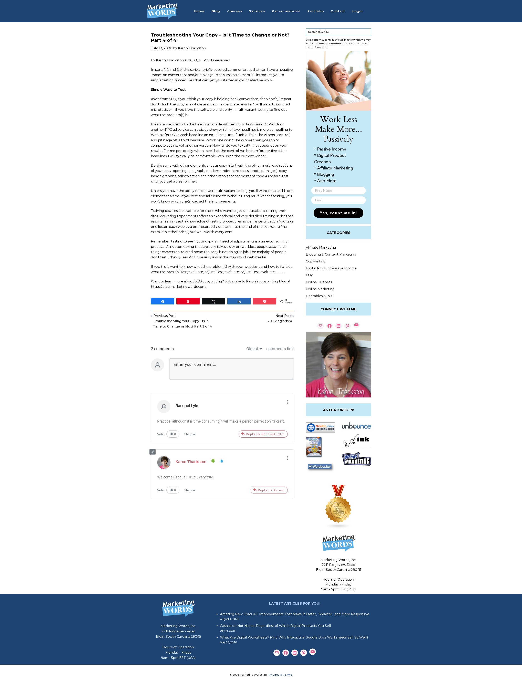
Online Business (319, 282)
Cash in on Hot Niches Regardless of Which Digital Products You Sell (275, 626)
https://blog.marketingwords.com (178, 287)
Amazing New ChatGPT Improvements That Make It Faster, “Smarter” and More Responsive (294, 614)
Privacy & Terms (280, 674)
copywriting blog (272, 281)
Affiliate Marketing (321, 247)
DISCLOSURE (356, 43)
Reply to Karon (270, 490)
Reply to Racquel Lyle (264, 434)
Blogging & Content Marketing (331, 254)
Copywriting (316, 261)
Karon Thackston (191, 461)
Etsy (309, 275)
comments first (280, 348)
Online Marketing (320, 289)
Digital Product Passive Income (331, 268)
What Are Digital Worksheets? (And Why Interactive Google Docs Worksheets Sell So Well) (294, 637)
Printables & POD (320, 296)
